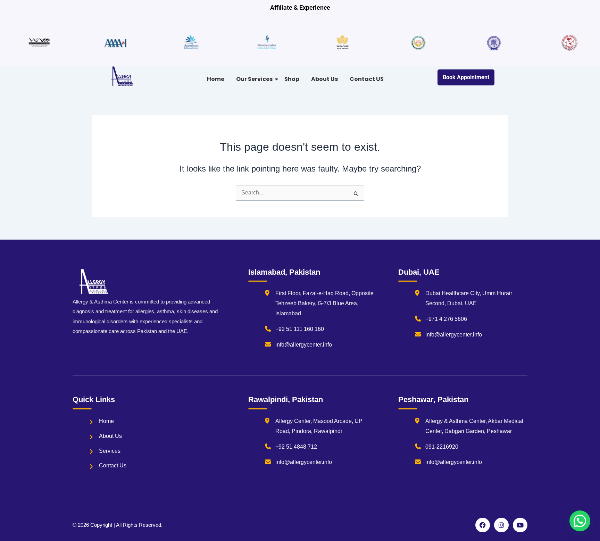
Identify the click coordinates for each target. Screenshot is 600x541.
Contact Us (112, 465)
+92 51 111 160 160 (299, 329)
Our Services (254, 79)
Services (109, 451)
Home (215, 79)
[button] (579, 520)
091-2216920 (441, 447)
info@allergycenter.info (303, 345)
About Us (324, 79)
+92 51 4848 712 (296, 447)
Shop (291, 79)
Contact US (367, 79)
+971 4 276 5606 (446, 319)
